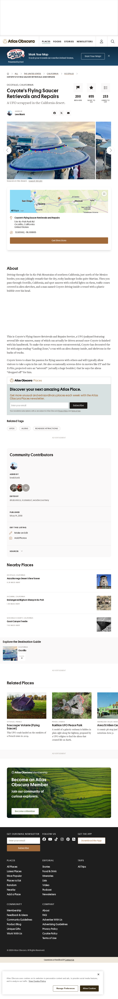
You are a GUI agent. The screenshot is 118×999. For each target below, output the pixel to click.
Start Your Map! (93, 56)
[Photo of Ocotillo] (10, 653)
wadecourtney (41, 500)
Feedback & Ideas (17, 915)
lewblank (15, 478)
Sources (14, 551)
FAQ (44, 915)
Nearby (11, 890)
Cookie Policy (50, 933)
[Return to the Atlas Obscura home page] (19, 41)
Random (12, 885)
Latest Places (14, 871)
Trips (81, 860)
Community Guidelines (19, 920)
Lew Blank (20, 114)
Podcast (47, 890)
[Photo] (104, 581)
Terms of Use (76, 411)
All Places (12, 867)
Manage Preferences (65, 988)
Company (48, 904)
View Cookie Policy (37, 981)
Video (46, 885)
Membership (14, 910)
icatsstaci (27, 500)
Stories (46, 867)
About (46, 910)
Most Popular (14, 876)
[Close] (98, 974)
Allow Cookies (89, 988)
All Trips (82, 867)
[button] (78, 87)
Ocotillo (22, 650)
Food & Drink (49, 871)
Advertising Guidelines (55, 924)
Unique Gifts (13, 929)
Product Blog (14, 924)
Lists (44, 880)
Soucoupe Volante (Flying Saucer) (23, 727)
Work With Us (14, 933)
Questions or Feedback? (59, 960)
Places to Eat (14, 880)
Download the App (91, 841)
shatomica (15, 500)
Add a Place (14, 894)
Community (14, 904)
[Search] (112, 41)
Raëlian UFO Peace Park (67, 725)
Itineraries (47, 876)
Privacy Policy (63, 411)
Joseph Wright (35, 181)
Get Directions (59, 240)
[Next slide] (110, 150)
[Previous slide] (7, 150)
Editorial (48, 860)
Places (11, 860)
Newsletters (49, 894)
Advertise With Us (52, 920)
